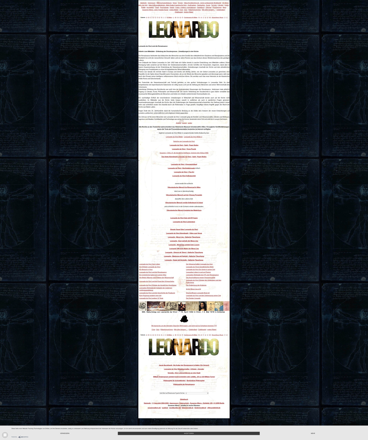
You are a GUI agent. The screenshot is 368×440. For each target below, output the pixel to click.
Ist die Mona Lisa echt (193, 289)
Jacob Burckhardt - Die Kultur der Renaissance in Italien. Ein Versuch (184, 365)
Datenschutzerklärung (164, 3)
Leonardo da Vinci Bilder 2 (193, 137)
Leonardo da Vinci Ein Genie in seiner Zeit (200, 269)
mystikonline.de (175, 408)
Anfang (178, 123)
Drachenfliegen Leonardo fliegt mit (197, 293)
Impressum (151, 3)
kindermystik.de (200, 408)
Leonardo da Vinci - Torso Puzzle (184, 149)
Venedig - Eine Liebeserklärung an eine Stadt (184, 373)
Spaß (157, 7)
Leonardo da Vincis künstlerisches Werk (199, 267)
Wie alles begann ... (208, 10)
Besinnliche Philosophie (196, 380)
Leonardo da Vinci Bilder (174, 137)
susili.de (165, 408)
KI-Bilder (169, 17)
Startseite (143, 3)
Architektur (150, 7)
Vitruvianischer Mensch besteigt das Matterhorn (184, 210)
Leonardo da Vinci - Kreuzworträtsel (184, 164)
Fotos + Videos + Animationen (185, 7)
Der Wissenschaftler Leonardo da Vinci (199, 264)
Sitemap (208, 7)
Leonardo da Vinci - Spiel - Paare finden (184, 145)
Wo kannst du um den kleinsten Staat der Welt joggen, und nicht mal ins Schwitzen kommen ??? (184, 326)
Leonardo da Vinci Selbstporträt (184, 176)
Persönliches (217, 7)
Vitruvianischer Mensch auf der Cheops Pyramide (184, 195)
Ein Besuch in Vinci (146, 269)
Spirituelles (201, 5)
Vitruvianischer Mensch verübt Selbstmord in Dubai (184, 202)
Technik (214, 5)
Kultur (227, 5)
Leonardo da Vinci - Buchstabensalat (181, 168)
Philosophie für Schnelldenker (174, 380)
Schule (180, 3)
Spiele (172, 7)
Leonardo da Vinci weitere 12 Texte (151, 298)
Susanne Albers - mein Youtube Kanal (155, 10)
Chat (181, 10)
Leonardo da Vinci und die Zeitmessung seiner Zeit (203, 295)
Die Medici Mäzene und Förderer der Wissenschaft (156, 277)
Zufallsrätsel (221, 10)
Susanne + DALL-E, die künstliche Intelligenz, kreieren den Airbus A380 (184, 153)
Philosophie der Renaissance (184, 384)
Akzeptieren (189, 433)
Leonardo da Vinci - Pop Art (184, 172)
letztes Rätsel (188, 12)
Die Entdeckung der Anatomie (196, 285)
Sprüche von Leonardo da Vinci (184, 141)
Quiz (185, 10)
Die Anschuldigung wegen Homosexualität (200, 277)
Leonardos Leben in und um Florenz (198, 272)
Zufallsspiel (179, 12)
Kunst (208, 5)
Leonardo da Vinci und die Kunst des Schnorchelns (156, 281)
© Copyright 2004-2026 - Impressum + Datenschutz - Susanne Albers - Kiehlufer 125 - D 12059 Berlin (188, 403)
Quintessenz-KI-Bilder (190, 17)
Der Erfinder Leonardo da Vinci (149, 267)
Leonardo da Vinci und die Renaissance (153, 272)
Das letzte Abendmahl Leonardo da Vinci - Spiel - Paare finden (184, 157)
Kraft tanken (192, 5)
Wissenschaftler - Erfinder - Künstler (191, 369)
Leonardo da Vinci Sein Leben (149, 264)
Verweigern (64, 433)
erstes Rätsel (173, 10)
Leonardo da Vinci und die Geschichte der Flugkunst (157, 293)
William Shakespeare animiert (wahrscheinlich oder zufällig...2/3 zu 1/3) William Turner (184, 377)
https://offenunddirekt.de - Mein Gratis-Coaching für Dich (168, 5)
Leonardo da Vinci (170, 369)
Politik (143, 7)
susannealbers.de (154, 408)
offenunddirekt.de (213, 408)
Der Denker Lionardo (193, 298)
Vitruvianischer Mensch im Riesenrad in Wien (184, 187)
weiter (190, 123)
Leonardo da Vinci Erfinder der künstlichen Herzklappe (157, 285)
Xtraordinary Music (217, 17)
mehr (313, 433)
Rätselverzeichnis (195, 10)
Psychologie (164, 7)
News (175, 3)
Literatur (220, 5)
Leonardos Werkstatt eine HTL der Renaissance (202, 275)
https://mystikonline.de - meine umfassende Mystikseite (202, 3)
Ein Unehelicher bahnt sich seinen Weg (152, 275)
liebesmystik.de (187, 408)
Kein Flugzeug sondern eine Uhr (150, 295)
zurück (184, 123)
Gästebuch (201, 7)
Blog (224, 7)
